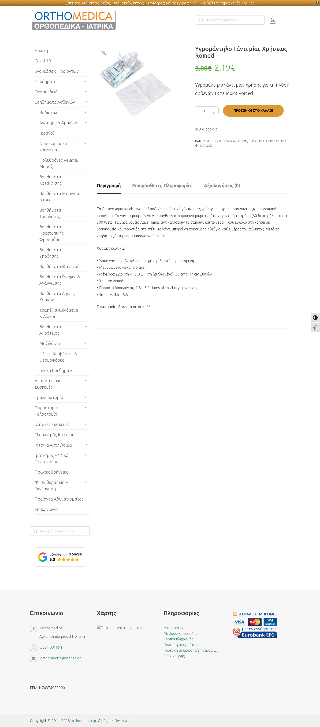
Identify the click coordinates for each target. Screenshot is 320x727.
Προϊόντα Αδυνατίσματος (59, 499)
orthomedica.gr (83, 721)
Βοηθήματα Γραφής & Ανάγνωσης (59, 279)
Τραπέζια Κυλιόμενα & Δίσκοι (58, 313)
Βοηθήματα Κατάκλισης (50, 179)
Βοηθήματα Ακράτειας (50, 329)
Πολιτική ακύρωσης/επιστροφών (191, 650)
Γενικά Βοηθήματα (56, 370)
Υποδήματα (46, 81)
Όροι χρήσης (174, 656)
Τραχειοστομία (49, 397)
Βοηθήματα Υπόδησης (50, 252)
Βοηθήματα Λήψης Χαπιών (57, 296)
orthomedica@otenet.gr (60, 658)
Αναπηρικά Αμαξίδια (58, 122)
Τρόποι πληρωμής (178, 639)
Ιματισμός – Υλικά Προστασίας (51, 458)
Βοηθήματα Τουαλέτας (50, 213)
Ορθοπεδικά (46, 91)
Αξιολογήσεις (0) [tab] (222, 185)
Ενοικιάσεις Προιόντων (57, 71)
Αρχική (41, 50)
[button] (104, 52)
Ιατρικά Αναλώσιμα (53, 445)
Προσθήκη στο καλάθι (253, 110)
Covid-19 (43, 60)
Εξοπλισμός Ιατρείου (54, 434)
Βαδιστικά (49, 112)
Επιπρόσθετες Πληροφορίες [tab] (162, 185)
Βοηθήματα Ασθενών (230, 141)
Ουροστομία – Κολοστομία (48, 410)
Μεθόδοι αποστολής (180, 633)
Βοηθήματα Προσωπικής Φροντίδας (51, 233)
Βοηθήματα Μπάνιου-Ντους (59, 196)
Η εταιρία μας (175, 628)
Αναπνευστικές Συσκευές (49, 383)
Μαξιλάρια (49, 343)
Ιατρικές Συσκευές (52, 424)
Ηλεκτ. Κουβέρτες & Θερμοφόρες (58, 356)
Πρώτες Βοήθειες (51, 472)
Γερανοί (46, 133)
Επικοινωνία (46, 509)
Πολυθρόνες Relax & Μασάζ (58, 163)
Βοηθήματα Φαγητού (59, 266)
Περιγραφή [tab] (109, 185)
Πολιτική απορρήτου (180, 645)
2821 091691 (51, 647)
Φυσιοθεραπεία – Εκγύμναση (51, 485)
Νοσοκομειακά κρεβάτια (53, 146)
